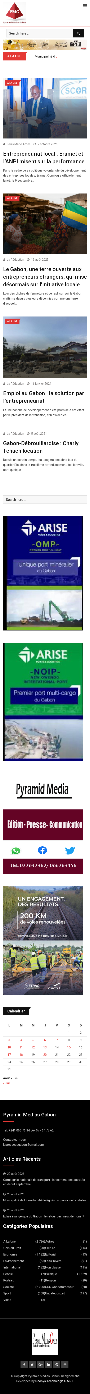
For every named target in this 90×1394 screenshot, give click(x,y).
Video (7, 1300)
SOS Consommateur (59, 1287)
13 (45, 1047)
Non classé (53, 1267)
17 (9, 1055)
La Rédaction (15, 259)
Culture (50, 1248)
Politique (51, 1274)
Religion (50, 1280)
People (8, 1274)
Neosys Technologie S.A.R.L (54, 1381)
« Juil (6, 1083)
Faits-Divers (53, 1261)
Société (8, 1287)
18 (21, 1055)
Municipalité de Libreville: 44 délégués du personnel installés (44, 1200)
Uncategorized (55, 1293)
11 (21, 1047)
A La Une (9, 1241)
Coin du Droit (12, 1248)
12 (33, 1047)
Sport (7, 1293)
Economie (10, 1254)
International (12, 1267)
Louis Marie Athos (19, 144)
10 (9, 1047)
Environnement (13, 1261)
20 (45, 1055)
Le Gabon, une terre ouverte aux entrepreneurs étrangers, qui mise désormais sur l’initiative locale (45, 277)
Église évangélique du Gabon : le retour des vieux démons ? (43, 1216)
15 (69, 1047)
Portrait (8, 1280)
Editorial (50, 1254)
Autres (49, 1241)
